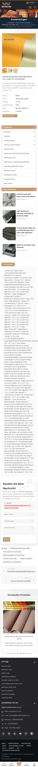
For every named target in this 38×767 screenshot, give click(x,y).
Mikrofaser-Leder (6, 670)
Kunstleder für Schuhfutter (12, 562)
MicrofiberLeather (14, 728)
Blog (4, 748)
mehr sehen (21, 199)
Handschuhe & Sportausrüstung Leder (16, 153)
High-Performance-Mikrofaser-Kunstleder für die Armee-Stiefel (25, 213)
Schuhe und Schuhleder (23, 23)
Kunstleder (7, 132)
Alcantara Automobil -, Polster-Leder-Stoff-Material (26, 195)
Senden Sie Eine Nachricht (19, 763)
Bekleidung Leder (9, 158)
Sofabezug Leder (9, 140)
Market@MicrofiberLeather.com (20, 716)
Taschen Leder (9, 149)
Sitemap (11, 748)
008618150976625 (17, 720)
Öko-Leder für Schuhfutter (12, 552)
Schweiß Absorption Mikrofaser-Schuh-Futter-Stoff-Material (19, 638)
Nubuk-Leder (5, 673)
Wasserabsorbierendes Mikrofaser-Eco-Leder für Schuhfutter (17, 506)
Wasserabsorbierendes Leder (20, 548)
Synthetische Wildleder (8, 677)
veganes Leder (6, 666)
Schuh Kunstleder (26, 559)
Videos (28, 746)
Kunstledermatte (9, 179)
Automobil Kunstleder (8, 694)
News (4, 746)
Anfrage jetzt (8, 116)
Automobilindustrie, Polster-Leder (12, 684)
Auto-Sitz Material (7, 691)
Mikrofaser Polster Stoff (8, 687)
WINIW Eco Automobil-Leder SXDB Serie (26, 246)
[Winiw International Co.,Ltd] (6, 4)
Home (3, 743)
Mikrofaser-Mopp (9, 170)
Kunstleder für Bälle (10, 175)
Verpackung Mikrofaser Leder (13, 166)
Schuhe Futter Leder (10, 559)
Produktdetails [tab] (8, 264)
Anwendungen (13, 743)
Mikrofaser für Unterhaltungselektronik (16, 162)
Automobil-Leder (6, 698)
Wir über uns (26, 743)
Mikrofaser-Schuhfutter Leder (10, 25)
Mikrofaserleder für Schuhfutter (13, 555)
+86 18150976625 (12, 724)
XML (18, 748)
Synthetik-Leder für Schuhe (10, 680)
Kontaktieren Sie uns (16, 746)
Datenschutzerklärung (11, 750)
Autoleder (7, 136)
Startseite (11, 23)
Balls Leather (8, 183)
